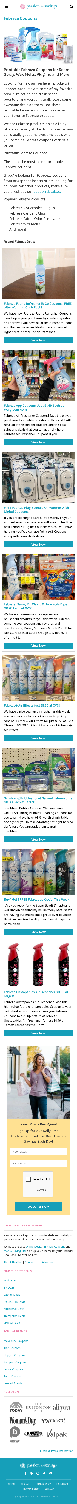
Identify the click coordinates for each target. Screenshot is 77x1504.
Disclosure (62, 1484)
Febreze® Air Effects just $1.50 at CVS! (32, 705)
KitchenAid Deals (14, 1309)
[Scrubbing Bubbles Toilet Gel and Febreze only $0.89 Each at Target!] (38, 771)
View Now (38, 340)
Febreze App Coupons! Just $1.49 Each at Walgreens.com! (34, 407)
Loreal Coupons (13, 1369)
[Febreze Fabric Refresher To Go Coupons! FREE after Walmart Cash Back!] (38, 273)
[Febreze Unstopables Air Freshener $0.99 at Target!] (38, 964)
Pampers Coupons (15, 1362)
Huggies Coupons (14, 1355)
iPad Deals (10, 1280)
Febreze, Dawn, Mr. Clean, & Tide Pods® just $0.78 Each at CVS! (36, 606)
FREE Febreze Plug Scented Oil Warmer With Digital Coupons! (36, 510)
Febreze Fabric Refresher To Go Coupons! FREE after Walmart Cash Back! (38, 306)
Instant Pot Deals (15, 1301)
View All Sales (12, 1323)
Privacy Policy (31, 1488)
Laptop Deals (12, 1294)
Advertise (47, 1262)
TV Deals (9, 1287)
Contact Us (31, 1262)
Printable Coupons (54, 1246)
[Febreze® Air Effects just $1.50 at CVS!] (38, 678)
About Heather (13, 1262)
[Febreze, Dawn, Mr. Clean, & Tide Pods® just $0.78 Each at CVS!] (38, 577)
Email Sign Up (43, 1484)
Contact (25, 1484)
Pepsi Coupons (13, 1376)
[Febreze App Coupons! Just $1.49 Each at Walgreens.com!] (38, 375)
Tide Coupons (12, 1348)
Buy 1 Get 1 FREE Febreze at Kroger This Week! (37, 899)
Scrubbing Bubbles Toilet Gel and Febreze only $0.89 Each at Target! (38, 800)
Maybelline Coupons (16, 1341)
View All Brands (13, 1383)
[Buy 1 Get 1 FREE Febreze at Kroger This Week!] (38, 872)
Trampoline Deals (14, 1316)
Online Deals (33, 1246)
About (11, 1484)
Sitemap (49, 1488)
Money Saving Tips (15, 1251)
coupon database (48, 191)
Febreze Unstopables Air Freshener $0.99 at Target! (36, 994)
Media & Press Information (56, 1451)
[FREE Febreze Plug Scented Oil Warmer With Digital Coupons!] (38, 477)
